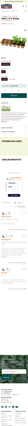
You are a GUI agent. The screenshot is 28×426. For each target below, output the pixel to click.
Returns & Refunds (20, 418)
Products (5, 16)
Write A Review (14, 195)
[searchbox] (7, 202)
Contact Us (18, 422)
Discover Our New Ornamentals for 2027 (14, 1)
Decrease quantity (4, 90)
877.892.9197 (7, 393)
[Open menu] (26, 6)
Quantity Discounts (7, 127)
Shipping (17, 416)
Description (4, 103)
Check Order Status (20, 420)
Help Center (18, 413)
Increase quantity (18, 90)
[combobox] (12, 11)
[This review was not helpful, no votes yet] (25, 229)
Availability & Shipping (8, 131)
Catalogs (3, 413)
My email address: (6, 368)
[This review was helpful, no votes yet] (22, 229)
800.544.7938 (8, 391)
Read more (4, 121)
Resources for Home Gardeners (6, 420)
